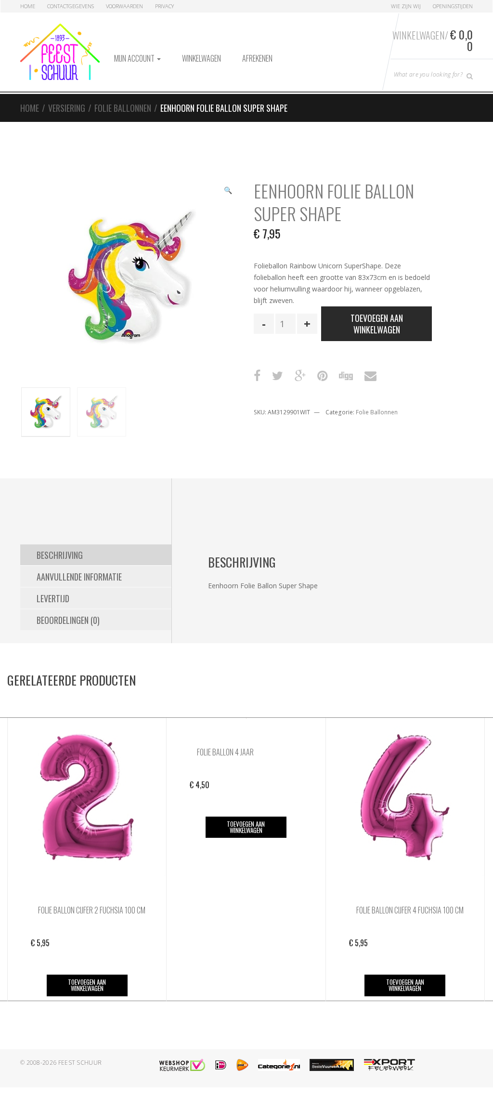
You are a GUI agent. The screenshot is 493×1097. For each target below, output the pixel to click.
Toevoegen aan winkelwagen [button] (87, 985)
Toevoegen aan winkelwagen (376, 324)
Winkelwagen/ (432, 40)
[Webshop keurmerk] (182, 1065)
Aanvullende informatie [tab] (79, 576)
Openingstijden (453, 6)
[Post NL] (242, 1065)
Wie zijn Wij (406, 6)
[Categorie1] (279, 1065)
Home (27, 6)
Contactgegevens (70, 6)
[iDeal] (221, 1065)
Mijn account (135, 58)
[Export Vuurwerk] (389, 1065)
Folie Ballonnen (122, 108)
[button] (227, 191)
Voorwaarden (124, 6)
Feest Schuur (80, 1062)
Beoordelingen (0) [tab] (68, 620)
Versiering (66, 108)
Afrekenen (257, 58)
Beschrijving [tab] (60, 555)
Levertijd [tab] (53, 598)
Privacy (164, 6)
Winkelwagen (201, 58)
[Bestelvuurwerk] (332, 1065)
